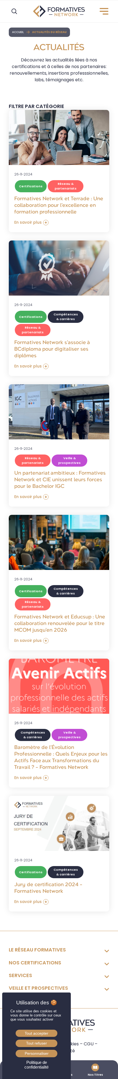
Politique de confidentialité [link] (36, 1064)
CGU (89, 1044)
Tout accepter (36, 1033)
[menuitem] (101, 11)
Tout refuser (36, 1043)
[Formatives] (59, 11)
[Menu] (101, 11)
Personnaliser (37, 1053)
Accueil (18, 32)
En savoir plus (28, 222)
